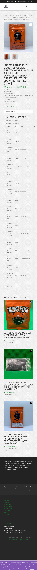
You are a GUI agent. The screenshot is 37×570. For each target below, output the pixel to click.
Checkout (17, 489)
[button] (30, 24)
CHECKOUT (7, 511)
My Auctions (8, 487)
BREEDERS (7, 500)
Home (5, 15)
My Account (27, 487)
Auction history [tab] (10, 112)
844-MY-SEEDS (8, 524)
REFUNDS (6, 515)
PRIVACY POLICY (13, 539)
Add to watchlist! (10, 341)
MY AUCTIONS (8, 504)
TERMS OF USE (24, 539)
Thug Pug (15, 15)
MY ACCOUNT (8, 508)
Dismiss (32, 569)
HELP (5, 513)
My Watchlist (18, 487)
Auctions (10, 15)
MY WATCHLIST (8, 506)
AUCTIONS (7, 502)
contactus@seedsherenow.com (13, 522)
